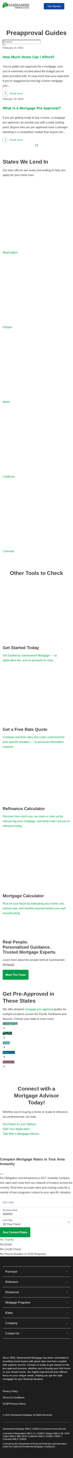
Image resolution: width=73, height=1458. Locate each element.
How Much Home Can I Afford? (29, 57)
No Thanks (7, 1239)
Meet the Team (15, 974)
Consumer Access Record (53, 1429)
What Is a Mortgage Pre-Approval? (32, 108)
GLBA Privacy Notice (14, 1403)
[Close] (1, 1174)
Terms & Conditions (13, 1397)
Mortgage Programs (17, 1302)
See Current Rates (15, 1232)
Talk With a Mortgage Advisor (21, 1133)
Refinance (11, 1281)
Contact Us (12, 1333)
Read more (13, 94)
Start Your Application (16, 1128)
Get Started (54, 6)
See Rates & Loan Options (19, 1124)
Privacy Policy (10, 1391)
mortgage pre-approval (39, 1009)
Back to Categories (19, 15)
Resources (12, 1292)
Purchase (11, 1271)
